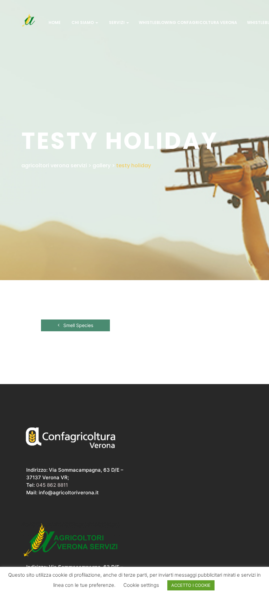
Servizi (117, 22)
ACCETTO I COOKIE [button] (191, 585)
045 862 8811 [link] (52, 485)
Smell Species (77, 325)
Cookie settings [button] (141, 585)
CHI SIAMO (83, 22)
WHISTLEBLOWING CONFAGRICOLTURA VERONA (188, 22)
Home (54, 22)
